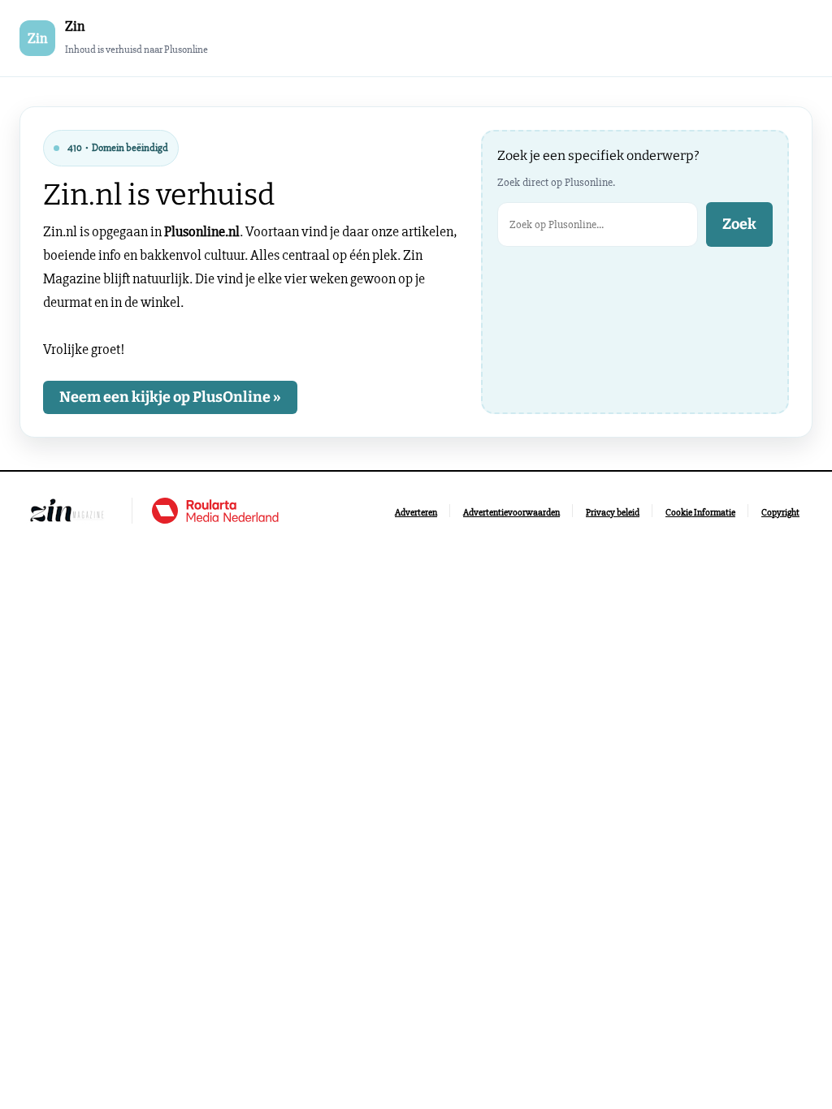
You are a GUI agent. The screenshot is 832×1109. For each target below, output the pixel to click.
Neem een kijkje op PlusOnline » (170, 397)
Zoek (739, 224)
